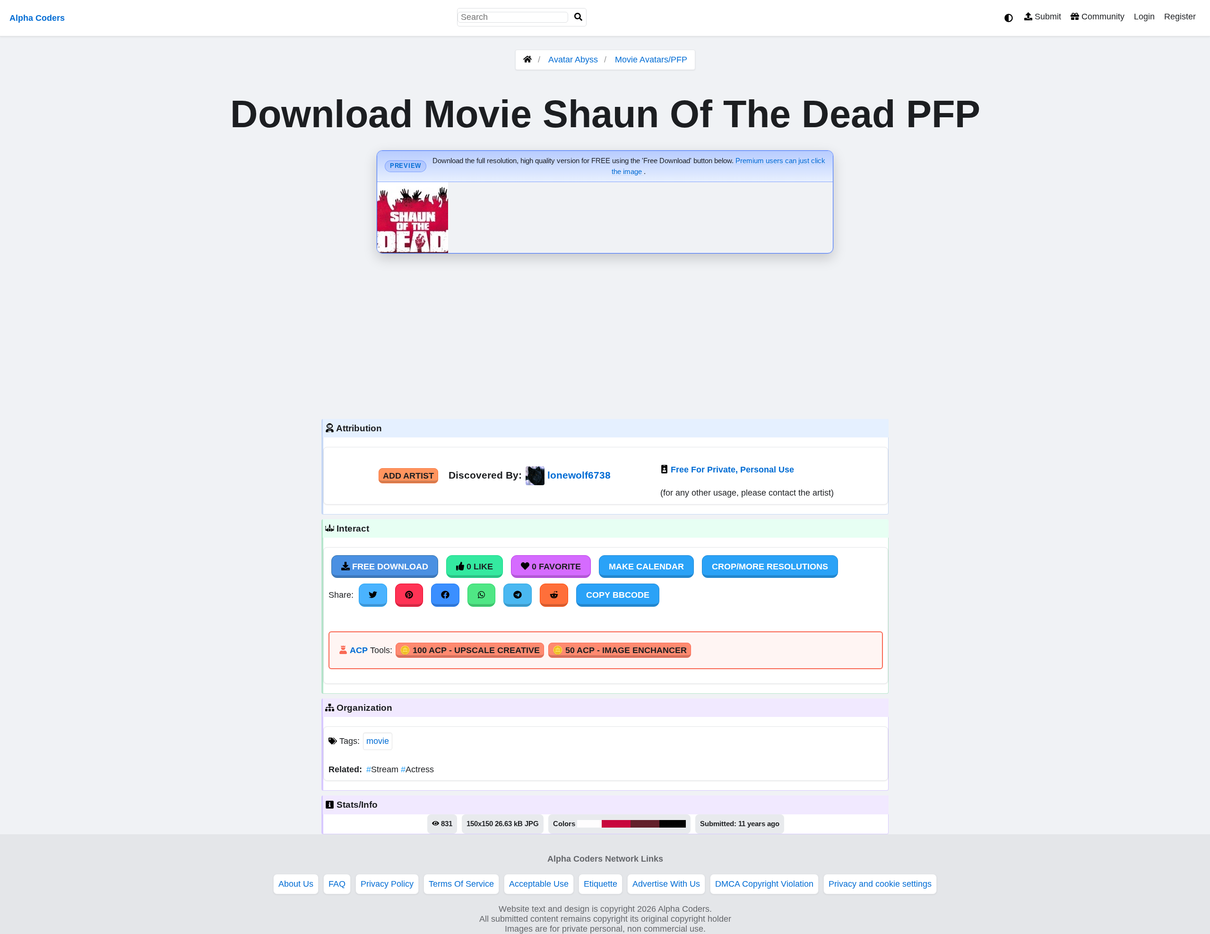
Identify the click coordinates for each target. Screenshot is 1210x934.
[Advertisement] (605, 334)
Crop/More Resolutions (770, 566)
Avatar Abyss (573, 59)
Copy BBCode (617, 595)
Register (1180, 16)
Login (1144, 16)
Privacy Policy (387, 884)
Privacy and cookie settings (880, 884)
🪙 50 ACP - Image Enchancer (620, 650)
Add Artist (408, 475)
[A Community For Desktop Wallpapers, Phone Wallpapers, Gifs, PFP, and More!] (527, 59)
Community (1101, 16)
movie (377, 741)
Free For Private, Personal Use (732, 469)
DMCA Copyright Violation (764, 884)
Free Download (389, 566)
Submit (1046, 16)
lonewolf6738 (579, 475)
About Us (295, 884)
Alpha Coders (37, 18)
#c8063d (616, 824)
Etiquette (600, 884)
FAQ (337, 884)
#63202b (645, 824)
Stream (383, 769)
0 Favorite (555, 566)
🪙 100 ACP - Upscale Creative (470, 650)
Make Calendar (646, 566)
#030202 (672, 824)
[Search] (578, 17)
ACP (359, 650)
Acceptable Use (539, 884)
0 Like (478, 566)
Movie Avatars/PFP (651, 59)
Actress (417, 769)
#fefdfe (589, 824)
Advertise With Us (666, 884)
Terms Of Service (461, 884)
